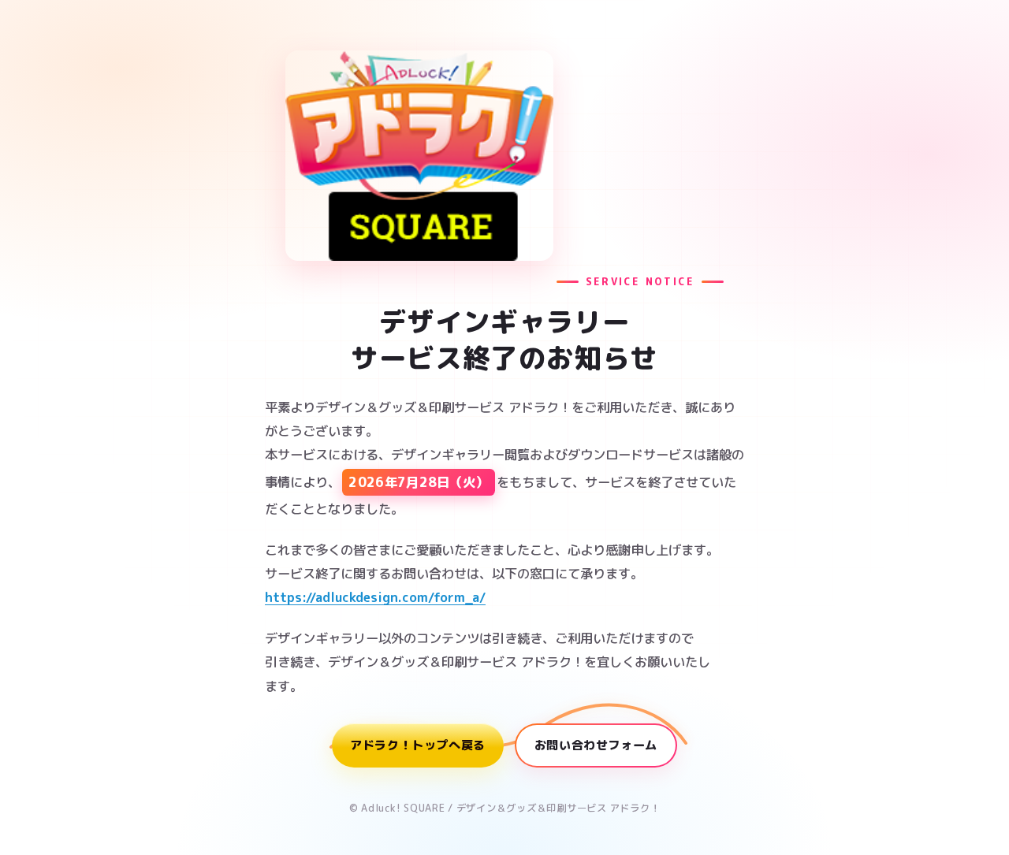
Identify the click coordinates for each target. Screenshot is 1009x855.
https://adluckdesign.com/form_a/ (375, 597)
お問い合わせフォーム (595, 745)
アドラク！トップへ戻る (418, 745)
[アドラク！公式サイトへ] (419, 155)
